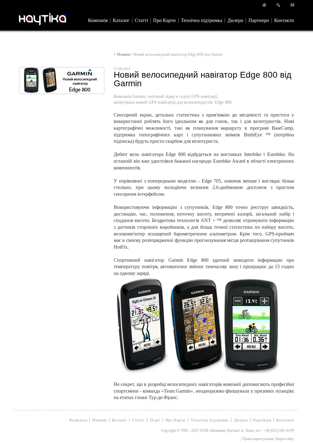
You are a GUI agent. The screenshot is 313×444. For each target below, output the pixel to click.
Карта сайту (285, 439)
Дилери (235, 20)
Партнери (259, 20)
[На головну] (264, 5)
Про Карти (164, 20)
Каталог (121, 20)
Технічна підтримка (201, 20)
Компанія (98, 20)
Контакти (284, 20)
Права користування (258, 439)
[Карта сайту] (278, 5)
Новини (123, 54)
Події (155, 420)
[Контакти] (292, 5)
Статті (141, 20)
